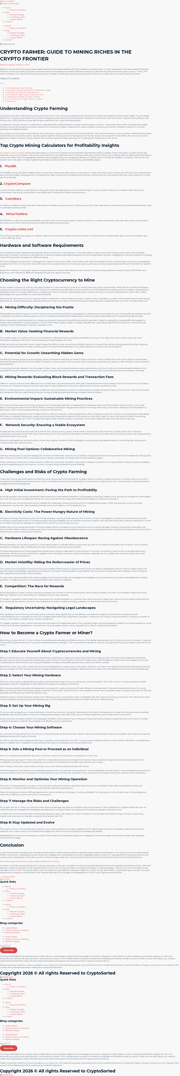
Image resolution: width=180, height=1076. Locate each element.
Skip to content (7, 1)
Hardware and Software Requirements (23, 92)
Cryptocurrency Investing (17, 930)
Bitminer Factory (51, 861)
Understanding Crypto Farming (19, 88)
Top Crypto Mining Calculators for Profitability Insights (29, 90)
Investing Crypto (17, 17)
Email (3, 946)
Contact (8, 21)
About (8, 8)
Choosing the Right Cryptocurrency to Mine (25, 95)
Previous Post (7, 877)
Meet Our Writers (18, 10)
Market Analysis (12, 932)
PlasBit (18, 870)
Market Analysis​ (17, 14)
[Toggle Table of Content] (2, 84)
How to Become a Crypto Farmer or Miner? (25, 99)
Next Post (6, 879)
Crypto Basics (16, 19)
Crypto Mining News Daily (21, 861)
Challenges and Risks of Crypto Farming (23, 97)
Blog (7, 12)
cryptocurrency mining (13, 153)
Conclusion (11, 101)
